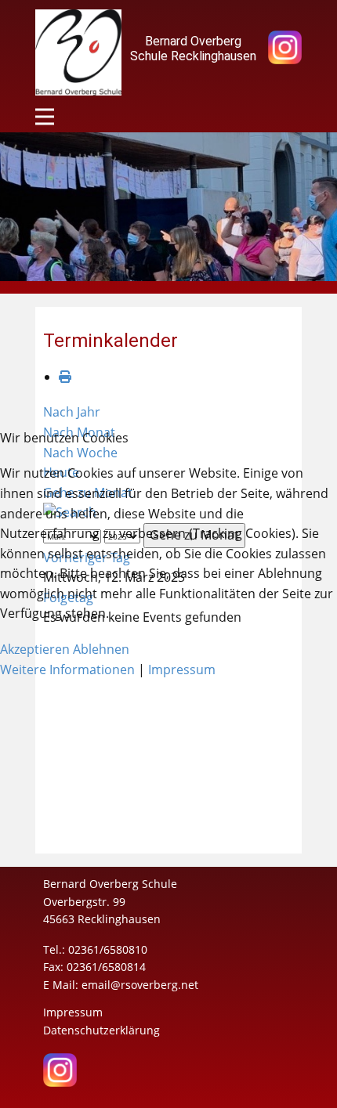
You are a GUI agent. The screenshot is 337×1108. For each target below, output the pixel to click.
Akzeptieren (35, 649)
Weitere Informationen (67, 669)
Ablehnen (101, 649)
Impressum (182, 669)
